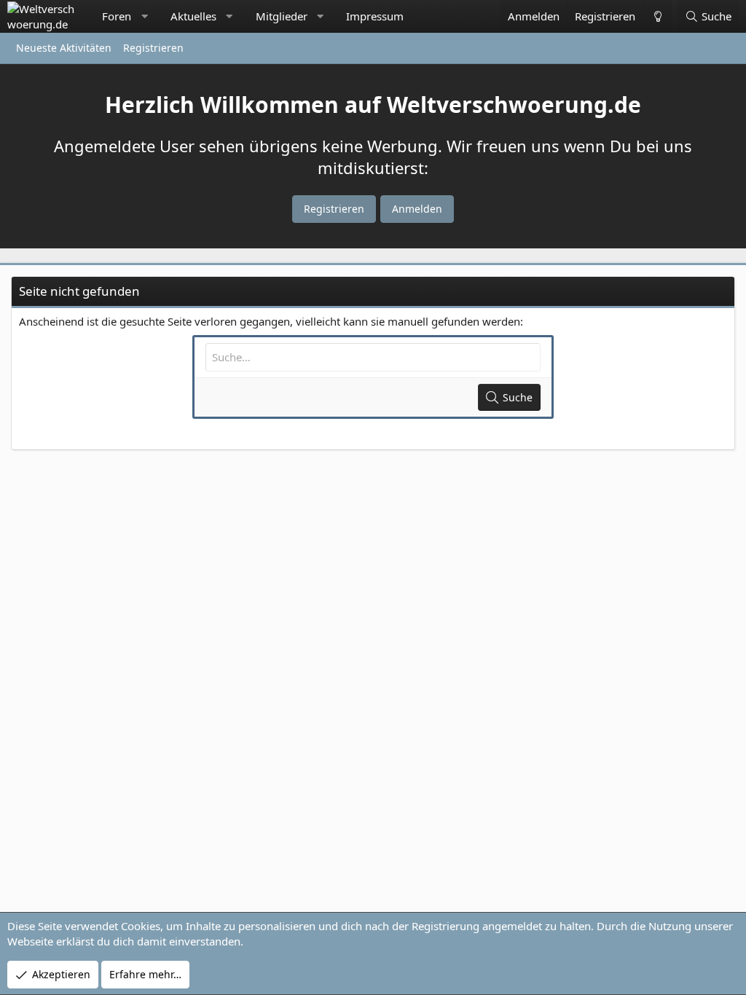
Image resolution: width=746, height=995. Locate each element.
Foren (116, 16)
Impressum (375, 16)
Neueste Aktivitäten (63, 48)
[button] (144, 16)
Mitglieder (281, 16)
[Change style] (657, 16)
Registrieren (153, 48)
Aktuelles (193, 16)
